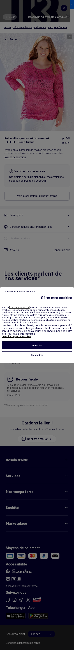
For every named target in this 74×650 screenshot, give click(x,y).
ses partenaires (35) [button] (20, 307)
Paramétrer (37, 355)
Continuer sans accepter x (20, 291)
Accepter (37, 345)
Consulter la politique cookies (16, 336)
